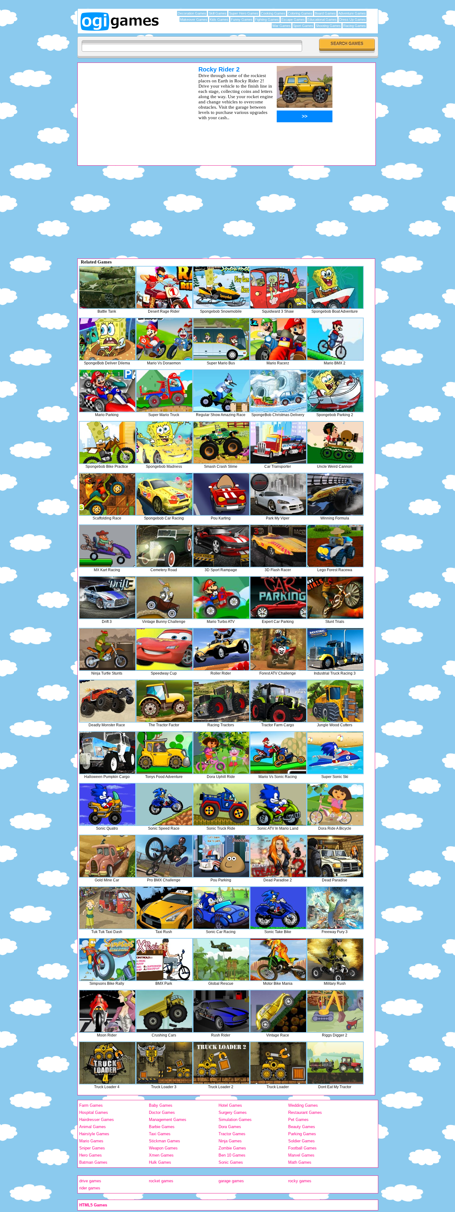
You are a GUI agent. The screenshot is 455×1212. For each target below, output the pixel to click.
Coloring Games (300, 13)
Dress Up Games (352, 19)
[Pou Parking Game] (221, 856)
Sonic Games (231, 1162)
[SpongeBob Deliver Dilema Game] (107, 339)
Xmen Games (161, 1155)
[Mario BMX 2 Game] (335, 339)
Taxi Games (160, 1134)
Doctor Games (162, 1112)
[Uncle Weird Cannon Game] (335, 442)
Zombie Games (232, 1148)
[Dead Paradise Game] (335, 856)
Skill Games (218, 13)
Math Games (299, 1162)
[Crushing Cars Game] (164, 1011)
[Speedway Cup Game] (164, 649)
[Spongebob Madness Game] (164, 442)
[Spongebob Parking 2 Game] (335, 390)
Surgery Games (233, 1112)
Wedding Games (303, 1105)
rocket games (161, 1181)
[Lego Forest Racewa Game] (335, 545)
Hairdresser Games (96, 1119)
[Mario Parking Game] (107, 390)
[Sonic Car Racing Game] (221, 907)
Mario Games (91, 1141)
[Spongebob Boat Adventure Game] (335, 287)
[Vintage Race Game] (278, 1011)
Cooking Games (273, 13)
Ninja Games (230, 1141)
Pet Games (298, 1119)
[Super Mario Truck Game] (164, 390)
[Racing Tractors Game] (221, 701)
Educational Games (322, 19)
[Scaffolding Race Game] (107, 494)
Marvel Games (301, 1155)
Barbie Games (162, 1126)
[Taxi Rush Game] (164, 907)
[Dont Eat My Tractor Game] (335, 1062)
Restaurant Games (305, 1112)
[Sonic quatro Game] (107, 804)
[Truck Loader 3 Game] (164, 1062)
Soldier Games (301, 1141)
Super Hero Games (243, 13)
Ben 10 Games (232, 1155)
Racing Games (354, 26)
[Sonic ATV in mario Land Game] (278, 804)
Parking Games (302, 1134)
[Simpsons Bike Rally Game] (107, 959)
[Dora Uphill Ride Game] (221, 752)
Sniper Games (92, 1148)
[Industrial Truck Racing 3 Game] (335, 649)
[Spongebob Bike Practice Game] (107, 442)
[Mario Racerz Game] (278, 339)
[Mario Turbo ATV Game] (221, 597)
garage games (231, 1181)
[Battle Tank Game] (107, 287)
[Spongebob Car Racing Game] (164, 494)
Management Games (167, 1119)
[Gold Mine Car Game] (107, 856)
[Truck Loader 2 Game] (221, 1062)
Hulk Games (160, 1162)
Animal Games (92, 1126)
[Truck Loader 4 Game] (107, 1062)
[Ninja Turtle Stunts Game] (107, 649)
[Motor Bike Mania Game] (278, 959)
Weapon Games (163, 1148)
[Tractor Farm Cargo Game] (278, 701)
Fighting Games (267, 19)
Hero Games (90, 1155)
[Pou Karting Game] (221, 494)
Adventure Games (352, 13)
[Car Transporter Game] (278, 442)
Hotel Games (230, 1105)
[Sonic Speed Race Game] (164, 804)
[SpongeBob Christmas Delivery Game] (278, 390)
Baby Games (160, 1105)
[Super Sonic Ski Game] (335, 752)
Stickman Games (164, 1141)
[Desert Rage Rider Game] (164, 287)
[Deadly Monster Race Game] (107, 701)
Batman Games (93, 1162)
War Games (281, 26)
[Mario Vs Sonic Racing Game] (278, 752)
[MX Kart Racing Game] (107, 545)
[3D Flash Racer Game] (278, 545)
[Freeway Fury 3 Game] (335, 907)
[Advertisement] (130, 109)
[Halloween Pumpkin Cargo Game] (107, 752)
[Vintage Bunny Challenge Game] (164, 597)
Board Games (325, 13)
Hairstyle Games (94, 1134)
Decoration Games (192, 13)
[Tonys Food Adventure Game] (164, 752)
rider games (89, 1188)
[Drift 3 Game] (107, 597)
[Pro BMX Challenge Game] (164, 856)
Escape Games (293, 19)
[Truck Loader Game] (278, 1062)
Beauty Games (301, 1126)
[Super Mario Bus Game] (221, 339)
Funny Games (242, 19)
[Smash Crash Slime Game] (221, 442)
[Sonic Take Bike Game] (278, 907)
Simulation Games (235, 1119)
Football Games (302, 1148)
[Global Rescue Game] (221, 959)
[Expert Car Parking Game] (278, 597)
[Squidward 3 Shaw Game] (278, 287)
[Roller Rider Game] (221, 649)
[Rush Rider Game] (221, 1011)
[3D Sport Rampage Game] (221, 545)
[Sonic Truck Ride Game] (221, 804)
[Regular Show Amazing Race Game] (221, 390)
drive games (90, 1181)
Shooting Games (328, 26)
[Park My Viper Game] (278, 494)
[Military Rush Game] (335, 959)
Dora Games (230, 1126)
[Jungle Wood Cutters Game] (335, 701)
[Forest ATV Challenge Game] (278, 649)
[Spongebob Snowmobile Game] (221, 287)
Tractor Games (232, 1134)
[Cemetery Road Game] (164, 545)
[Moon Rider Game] (107, 1011)
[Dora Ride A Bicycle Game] (335, 804)
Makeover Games (193, 19)
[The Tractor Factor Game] (164, 701)
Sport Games (303, 26)
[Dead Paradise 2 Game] (278, 856)
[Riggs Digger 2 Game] (335, 1011)
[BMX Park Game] (164, 959)
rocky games (299, 1181)
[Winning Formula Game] (335, 494)
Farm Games (91, 1105)
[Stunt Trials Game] (335, 597)
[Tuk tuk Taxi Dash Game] (107, 907)
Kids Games (219, 19)
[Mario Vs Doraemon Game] (164, 339)
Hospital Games (93, 1112)
